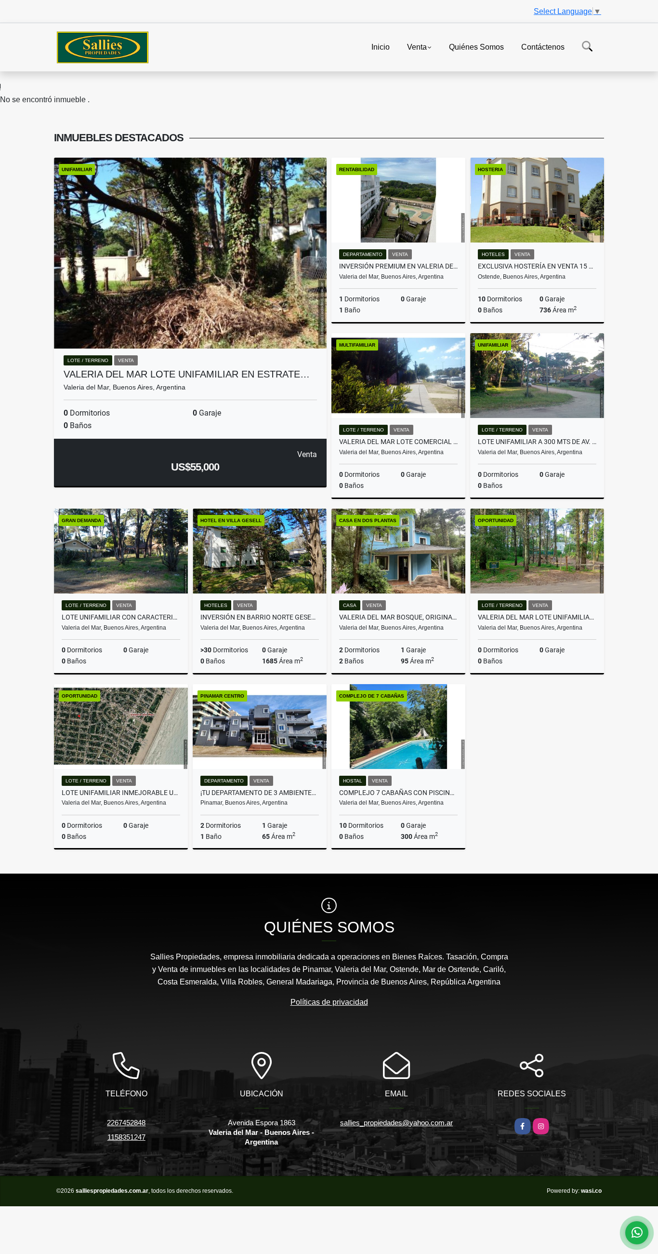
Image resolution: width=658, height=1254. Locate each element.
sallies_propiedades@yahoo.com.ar (396, 1123)
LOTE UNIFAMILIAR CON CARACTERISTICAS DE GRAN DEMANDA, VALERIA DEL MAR (121, 617)
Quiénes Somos (476, 46)
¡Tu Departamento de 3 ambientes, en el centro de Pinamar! (259, 792)
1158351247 (126, 1137)
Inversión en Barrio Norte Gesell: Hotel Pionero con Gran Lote (259, 617)
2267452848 (126, 1123)
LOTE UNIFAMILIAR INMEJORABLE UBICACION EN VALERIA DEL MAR (121, 792)
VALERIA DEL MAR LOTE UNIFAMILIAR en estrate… (187, 374)
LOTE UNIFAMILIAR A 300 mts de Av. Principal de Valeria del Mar (537, 441)
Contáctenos (543, 46)
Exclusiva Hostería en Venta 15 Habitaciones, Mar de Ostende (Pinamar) (537, 266)
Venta (417, 46)
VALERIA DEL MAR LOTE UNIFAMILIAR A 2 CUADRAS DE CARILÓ (537, 617)
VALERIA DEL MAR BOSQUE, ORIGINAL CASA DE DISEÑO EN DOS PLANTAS (398, 617)
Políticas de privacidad (329, 1002)
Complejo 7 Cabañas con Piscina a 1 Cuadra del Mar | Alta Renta (398, 792)
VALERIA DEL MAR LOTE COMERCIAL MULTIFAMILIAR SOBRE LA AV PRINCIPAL (398, 441)
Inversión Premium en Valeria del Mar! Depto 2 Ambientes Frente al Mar (398, 266)
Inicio (380, 46)
